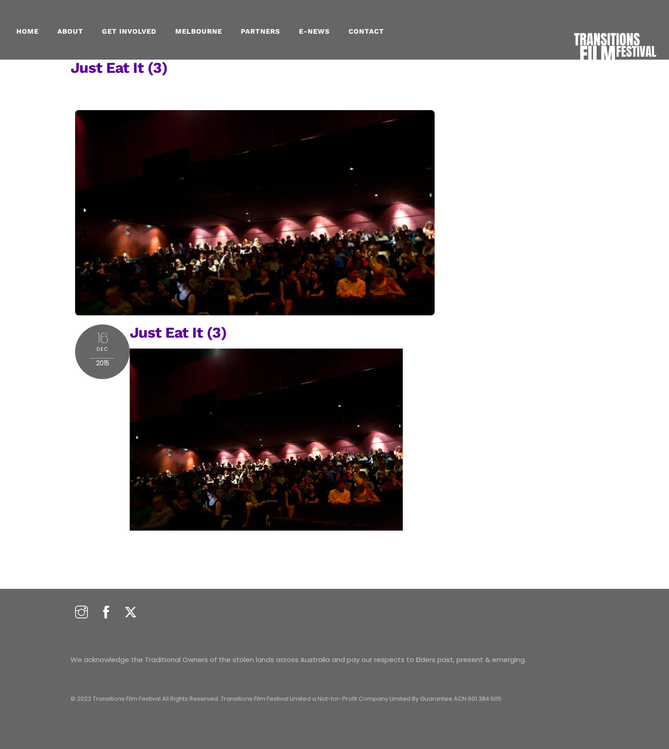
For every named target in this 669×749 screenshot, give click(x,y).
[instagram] (81, 612)
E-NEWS (314, 31)
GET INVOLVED (129, 31)
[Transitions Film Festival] (614, 68)
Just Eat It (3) (119, 67)
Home (27, 31)
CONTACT (366, 31)
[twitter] (131, 612)
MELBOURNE (198, 31)
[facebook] (106, 612)
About (70, 31)
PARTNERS (260, 31)
